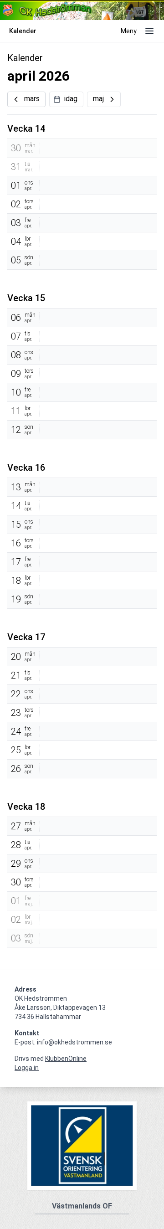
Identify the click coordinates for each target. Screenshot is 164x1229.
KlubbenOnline (66, 1058)
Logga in (27, 1067)
